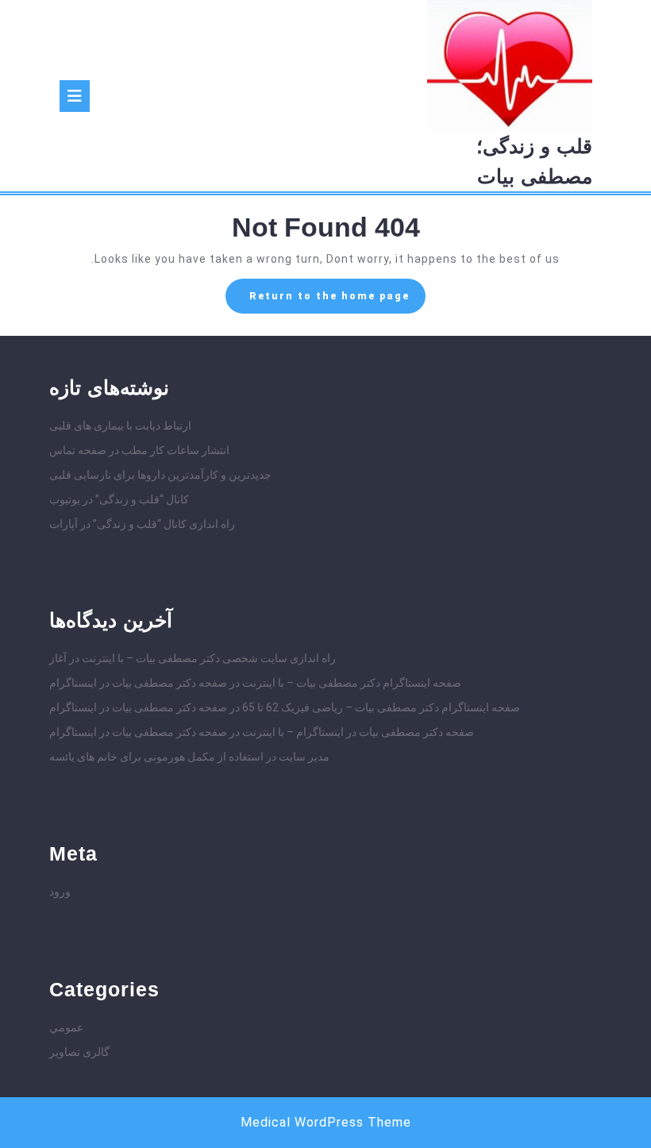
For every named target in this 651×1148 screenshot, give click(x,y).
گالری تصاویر (79, 1052)
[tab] (75, 96)
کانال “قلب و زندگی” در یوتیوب (119, 499)
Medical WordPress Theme (326, 1122)
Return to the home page (317, 301)
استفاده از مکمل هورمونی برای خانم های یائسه (156, 756)
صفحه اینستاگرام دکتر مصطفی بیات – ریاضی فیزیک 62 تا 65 (381, 707)
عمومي (66, 1027)
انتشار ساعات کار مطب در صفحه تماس (139, 450)
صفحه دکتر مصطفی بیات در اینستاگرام (138, 682)
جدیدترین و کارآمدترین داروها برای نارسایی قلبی (160, 474)
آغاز (58, 658)
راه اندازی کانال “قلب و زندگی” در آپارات (142, 524)
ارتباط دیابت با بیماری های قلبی (120, 425)
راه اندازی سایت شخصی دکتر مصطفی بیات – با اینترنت (209, 658)
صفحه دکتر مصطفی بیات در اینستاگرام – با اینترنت (358, 732)
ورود (60, 891)
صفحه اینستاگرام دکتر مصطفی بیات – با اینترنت (351, 682)
